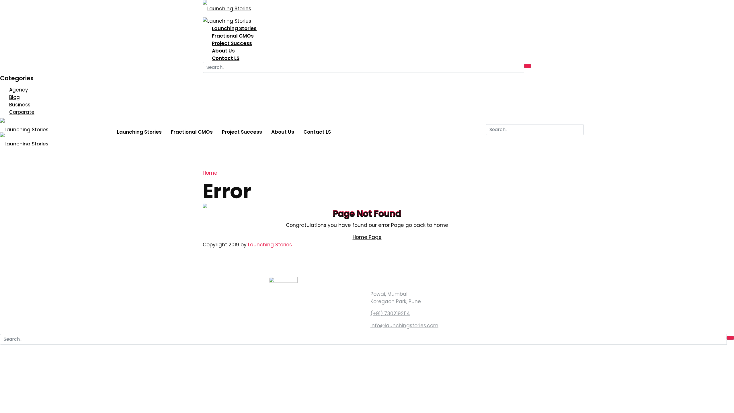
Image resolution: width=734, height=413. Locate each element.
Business (19, 104)
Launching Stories (234, 28)
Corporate (21, 112)
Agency (18, 89)
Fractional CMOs (233, 35)
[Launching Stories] (227, 6)
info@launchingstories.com (404, 325)
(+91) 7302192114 (390, 313)
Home (210, 173)
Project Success (232, 43)
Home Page (367, 237)
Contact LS (225, 58)
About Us (223, 50)
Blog (14, 97)
